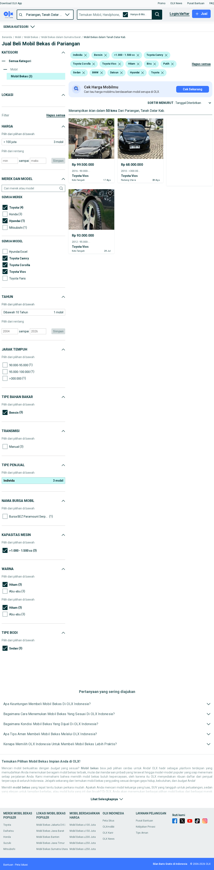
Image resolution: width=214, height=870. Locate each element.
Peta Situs (108, 820)
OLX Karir (108, 832)
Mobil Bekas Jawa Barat (50, 830)
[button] (11, 3)
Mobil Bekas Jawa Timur (50, 843)
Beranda (7, 37)
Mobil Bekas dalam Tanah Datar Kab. (105, 37)
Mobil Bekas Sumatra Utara (52, 849)
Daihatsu (8, 830)
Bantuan (8, 864)
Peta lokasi (21, 864)
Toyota (7, 824)
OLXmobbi (108, 826)
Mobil (18, 37)
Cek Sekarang (192, 89)
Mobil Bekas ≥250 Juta (83, 849)
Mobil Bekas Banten (47, 837)
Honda (7, 837)
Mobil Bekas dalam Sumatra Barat (61, 37)
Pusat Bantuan (144, 820)
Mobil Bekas (31, 37)
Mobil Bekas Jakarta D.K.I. (51, 824)
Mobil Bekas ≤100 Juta (83, 824)
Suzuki (7, 843)
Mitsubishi (9, 849)
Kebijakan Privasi (145, 826)
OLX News (109, 838)
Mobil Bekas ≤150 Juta (83, 830)
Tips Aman (142, 832)
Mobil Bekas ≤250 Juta (83, 843)
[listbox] (85, 55)
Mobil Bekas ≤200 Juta (83, 837)
